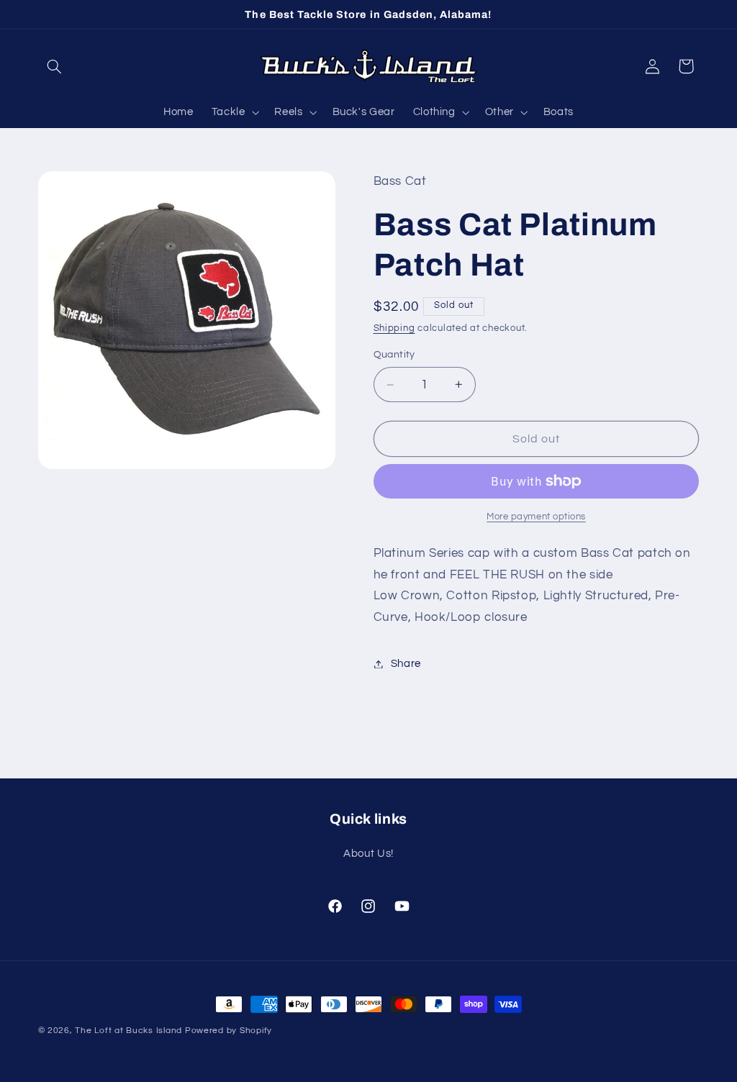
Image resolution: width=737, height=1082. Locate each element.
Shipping (394, 328)
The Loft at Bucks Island (128, 1031)
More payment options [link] (536, 517)
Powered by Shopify (228, 1031)
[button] (54, 66)
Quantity (394, 355)
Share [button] (406, 663)
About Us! (368, 853)
